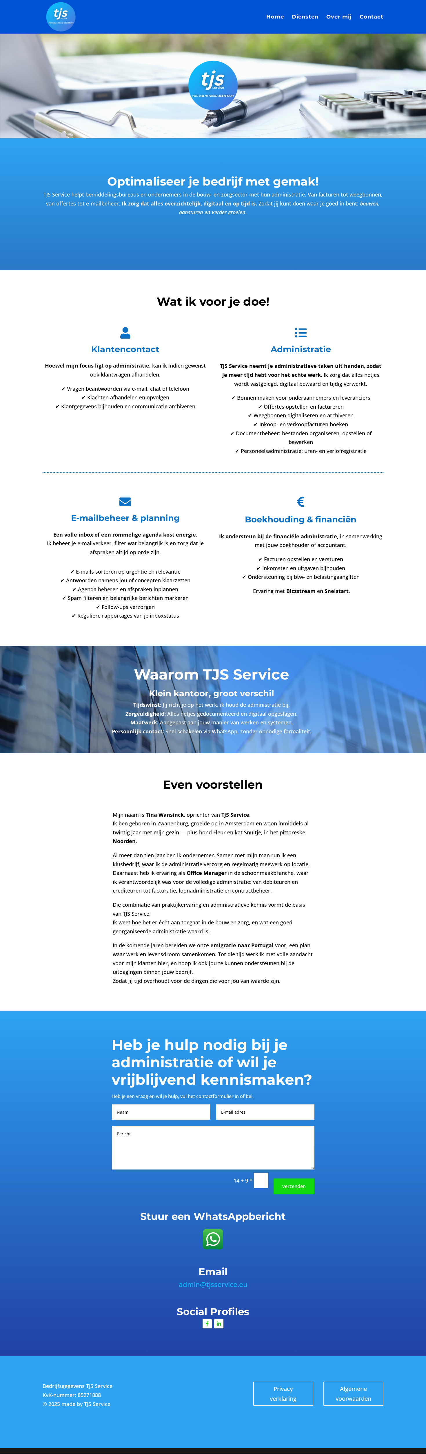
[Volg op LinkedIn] (218, 1323)
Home (275, 17)
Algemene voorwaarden (353, 1393)
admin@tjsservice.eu (213, 1284)
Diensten (305, 17)
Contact (371, 17)
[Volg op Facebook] (207, 1323)
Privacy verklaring (283, 1393)
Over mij (339, 17)
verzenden (294, 1186)
